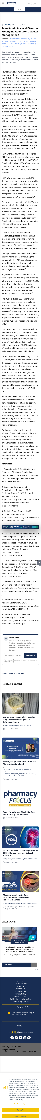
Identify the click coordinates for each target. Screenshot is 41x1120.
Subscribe (29, 655)
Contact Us (20, 989)
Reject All (20, 1110)
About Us (20, 981)
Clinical (18, 9)
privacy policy (10, 662)
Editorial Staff (20, 991)
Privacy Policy (20, 994)
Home (6, 1052)
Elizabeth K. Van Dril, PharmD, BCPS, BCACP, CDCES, (19, 771)
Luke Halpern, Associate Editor (14, 776)
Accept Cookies (20, 1116)
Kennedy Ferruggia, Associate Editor (18, 725)
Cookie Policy (18, 1100)
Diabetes (21, 673)
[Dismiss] (37, 527)
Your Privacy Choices (20, 1001)
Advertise (20, 986)
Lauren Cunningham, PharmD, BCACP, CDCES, (20, 774)
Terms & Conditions (20, 996)
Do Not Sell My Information (20, 999)
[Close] (38, 1076)
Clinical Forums (21, 984)
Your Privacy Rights (20, 1104)
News (24, 1052)
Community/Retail (9, 673)
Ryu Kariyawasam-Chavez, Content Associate (21, 859)
